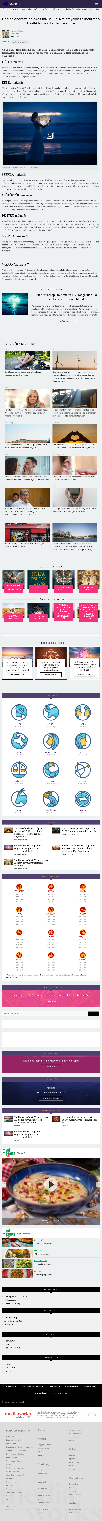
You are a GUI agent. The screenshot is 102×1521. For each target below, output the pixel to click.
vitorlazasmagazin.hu (77, 1433)
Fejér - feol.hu (11, 1457)
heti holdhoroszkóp (19, 42)
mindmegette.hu (44, 1509)
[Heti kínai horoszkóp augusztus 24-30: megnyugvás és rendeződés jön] (50, 657)
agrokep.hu (42, 1474)
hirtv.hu (40, 1452)
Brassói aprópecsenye (43, 1274)
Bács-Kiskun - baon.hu (15, 1436)
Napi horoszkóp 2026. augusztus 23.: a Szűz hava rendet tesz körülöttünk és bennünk (17, 666)
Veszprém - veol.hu (13, 1510)
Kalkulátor (8, 1364)
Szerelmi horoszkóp (12, 1303)
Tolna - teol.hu (11, 1503)
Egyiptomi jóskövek (12, 1348)
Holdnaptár (8, 1324)
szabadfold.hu (43, 1448)
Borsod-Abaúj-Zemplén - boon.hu (19, 1447)
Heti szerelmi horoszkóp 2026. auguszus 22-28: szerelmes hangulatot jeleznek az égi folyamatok (30, 832)
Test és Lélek (9, 1368)
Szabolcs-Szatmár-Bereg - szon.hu (16, 1497)
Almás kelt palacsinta (43, 1243)
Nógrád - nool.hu (13, 1489)
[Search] (93, 1014)
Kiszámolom (51, 1067)
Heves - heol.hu (12, 1471)
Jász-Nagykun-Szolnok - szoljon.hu (15, 1476)
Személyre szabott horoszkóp (16, 1296)
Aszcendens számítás (13, 1321)
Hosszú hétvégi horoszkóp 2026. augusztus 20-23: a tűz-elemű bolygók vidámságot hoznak (79, 848)
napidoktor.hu (43, 1506)
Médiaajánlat (41, 1393)
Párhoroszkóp (10, 1300)
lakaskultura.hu (44, 1495)
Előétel (38, 1250)
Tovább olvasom (65, 321)
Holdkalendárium (51, 1098)
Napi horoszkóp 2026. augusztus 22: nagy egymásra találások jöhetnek (31, 863)
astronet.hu (42, 1488)
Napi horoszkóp (10, 1317)
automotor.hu (43, 1492)
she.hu (72, 1469)
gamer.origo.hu (44, 1499)
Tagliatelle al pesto (42, 1264)
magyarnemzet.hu (45, 1445)
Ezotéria (7, 1371)
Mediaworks (20, 1402)
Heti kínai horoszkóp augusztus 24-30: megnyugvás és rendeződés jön (51, 666)
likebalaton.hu (43, 1502)
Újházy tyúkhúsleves (43, 1254)
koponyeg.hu (74, 1487)
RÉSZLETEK (15, 36)
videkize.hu (73, 1437)
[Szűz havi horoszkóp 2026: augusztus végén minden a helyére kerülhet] (84, 657)
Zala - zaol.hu (43, 1430)
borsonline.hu (74, 1455)
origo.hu (41, 1455)
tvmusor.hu (73, 1440)
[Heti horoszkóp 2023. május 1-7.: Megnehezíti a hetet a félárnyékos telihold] (16, 304)
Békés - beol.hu (12, 1443)
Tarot (6, 1344)
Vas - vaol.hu (11, 1506)
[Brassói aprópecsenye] (18, 1273)
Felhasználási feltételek (32, 1387)
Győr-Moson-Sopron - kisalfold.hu (15, 1462)
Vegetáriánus (40, 1261)
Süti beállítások (59, 1393)
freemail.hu (73, 1484)
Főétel (37, 1271)
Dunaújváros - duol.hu (15, 1454)
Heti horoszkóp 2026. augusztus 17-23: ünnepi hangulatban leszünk (80, 829)
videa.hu (72, 1491)
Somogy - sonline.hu (14, 1492)
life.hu (71, 1466)
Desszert (38, 1240)
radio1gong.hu (75, 1509)
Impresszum (11, 1387)
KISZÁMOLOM (51, 1001)
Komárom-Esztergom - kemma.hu (15, 1483)
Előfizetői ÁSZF (71, 1387)
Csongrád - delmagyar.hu (16, 1450)
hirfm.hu (72, 1513)
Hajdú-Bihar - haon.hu (15, 1468)
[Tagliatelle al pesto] (18, 1263)
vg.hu (40, 1470)
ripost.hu (72, 1459)
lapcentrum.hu (75, 1494)
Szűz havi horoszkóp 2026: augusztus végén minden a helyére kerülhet (84, 666)
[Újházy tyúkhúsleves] (18, 1253)
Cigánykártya (9, 1341)
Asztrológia (15, 9)
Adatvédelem (54, 1387)
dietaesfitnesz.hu (76, 1430)
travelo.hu (42, 1513)
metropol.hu (74, 1462)
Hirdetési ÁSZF (89, 1387)
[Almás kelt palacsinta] (18, 1242)
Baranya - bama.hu (13, 1440)
